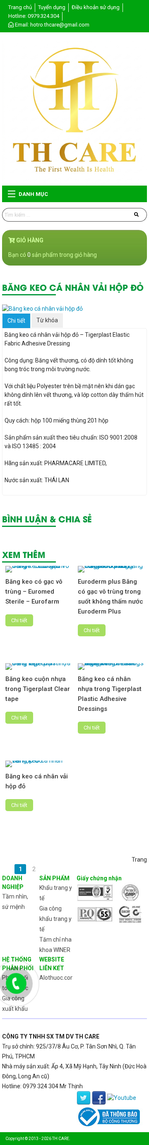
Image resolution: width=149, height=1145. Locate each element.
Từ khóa (47, 320)
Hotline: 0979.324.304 (33, 16)
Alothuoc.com (57, 977)
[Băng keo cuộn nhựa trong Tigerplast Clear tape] (38, 666)
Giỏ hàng (29, 240)
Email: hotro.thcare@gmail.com (51, 25)
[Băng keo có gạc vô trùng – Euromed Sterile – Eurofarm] (38, 569)
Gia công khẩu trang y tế (55, 918)
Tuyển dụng (51, 7)
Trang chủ (20, 7)
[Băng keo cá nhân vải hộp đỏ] (74, 308)
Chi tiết (16, 320)
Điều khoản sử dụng (96, 7)
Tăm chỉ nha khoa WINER (55, 944)
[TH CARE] (74, 112)
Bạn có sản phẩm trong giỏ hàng (52, 254)
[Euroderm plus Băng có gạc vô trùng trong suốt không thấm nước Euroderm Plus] (111, 569)
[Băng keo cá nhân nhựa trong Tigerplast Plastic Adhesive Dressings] (111, 666)
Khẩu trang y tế (55, 892)
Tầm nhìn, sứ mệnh (15, 901)
